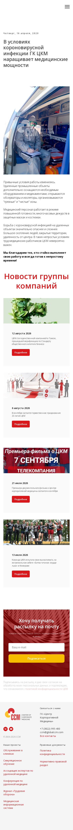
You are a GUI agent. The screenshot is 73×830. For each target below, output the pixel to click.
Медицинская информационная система (13, 805)
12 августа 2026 (21, 333)
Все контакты (48, 736)
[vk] (5, 729)
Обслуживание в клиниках (13, 752)
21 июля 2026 (20, 483)
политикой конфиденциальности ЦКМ (46, 688)
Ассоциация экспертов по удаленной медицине (18, 772)
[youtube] (11, 729)
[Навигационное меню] (67, 6)
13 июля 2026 (20, 554)
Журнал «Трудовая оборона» (14, 792)
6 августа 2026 (21, 408)
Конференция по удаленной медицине (15, 782)
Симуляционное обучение (12, 762)
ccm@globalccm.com (51, 732)
